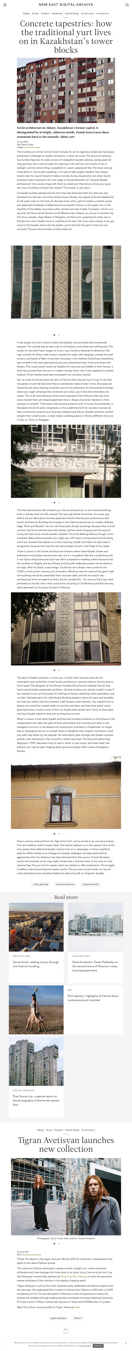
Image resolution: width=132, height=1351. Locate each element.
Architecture (102, 13)
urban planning (40, 884)
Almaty (35, 13)
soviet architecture (65, 884)
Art (70, 990)
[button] (54, 335)
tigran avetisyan (58, 1318)
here (77, 1307)
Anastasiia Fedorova (31, 1254)
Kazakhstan (57, 13)
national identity (91, 884)
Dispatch (45, 13)
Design (26, 13)
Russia (49, 1130)
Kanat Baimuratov (31, 147)
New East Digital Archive (66, 5)
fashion (77, 1318)
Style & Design (72, 13)
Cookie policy (85, 1345)
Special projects (24, 1090)
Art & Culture (88, 13)
